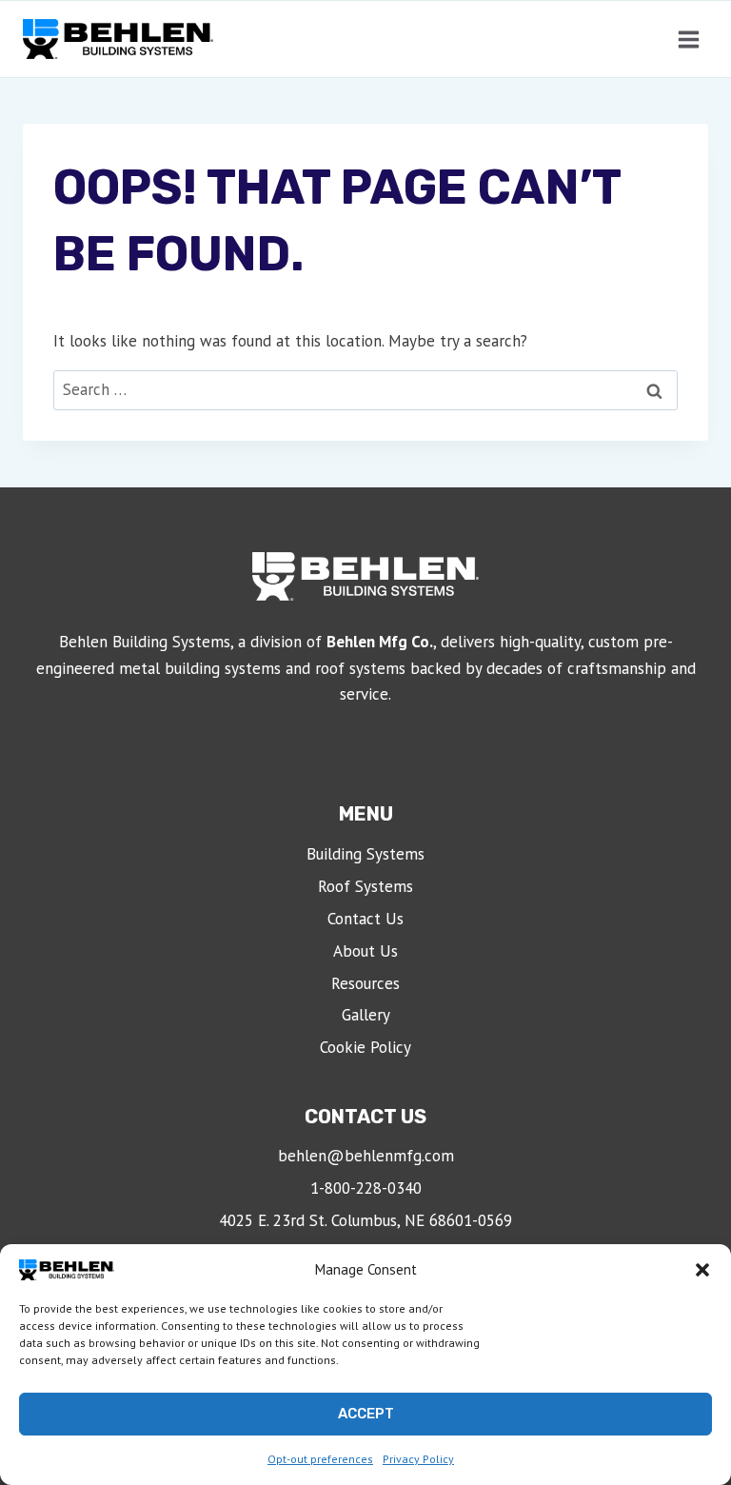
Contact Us (365, 918)
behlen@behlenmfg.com (366, 1155)
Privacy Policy (418, 1459)
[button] (702, 1269)
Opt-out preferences (320, 1459)
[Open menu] (688, 39)
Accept (366, 1413)
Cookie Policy (365, 1047)
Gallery (366, 1014)
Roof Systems (365, 886)
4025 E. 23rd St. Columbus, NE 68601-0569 (365, 1220)
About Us (365, 950)
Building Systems (365, 853)
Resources (365, 983)
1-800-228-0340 (366, 1188)
